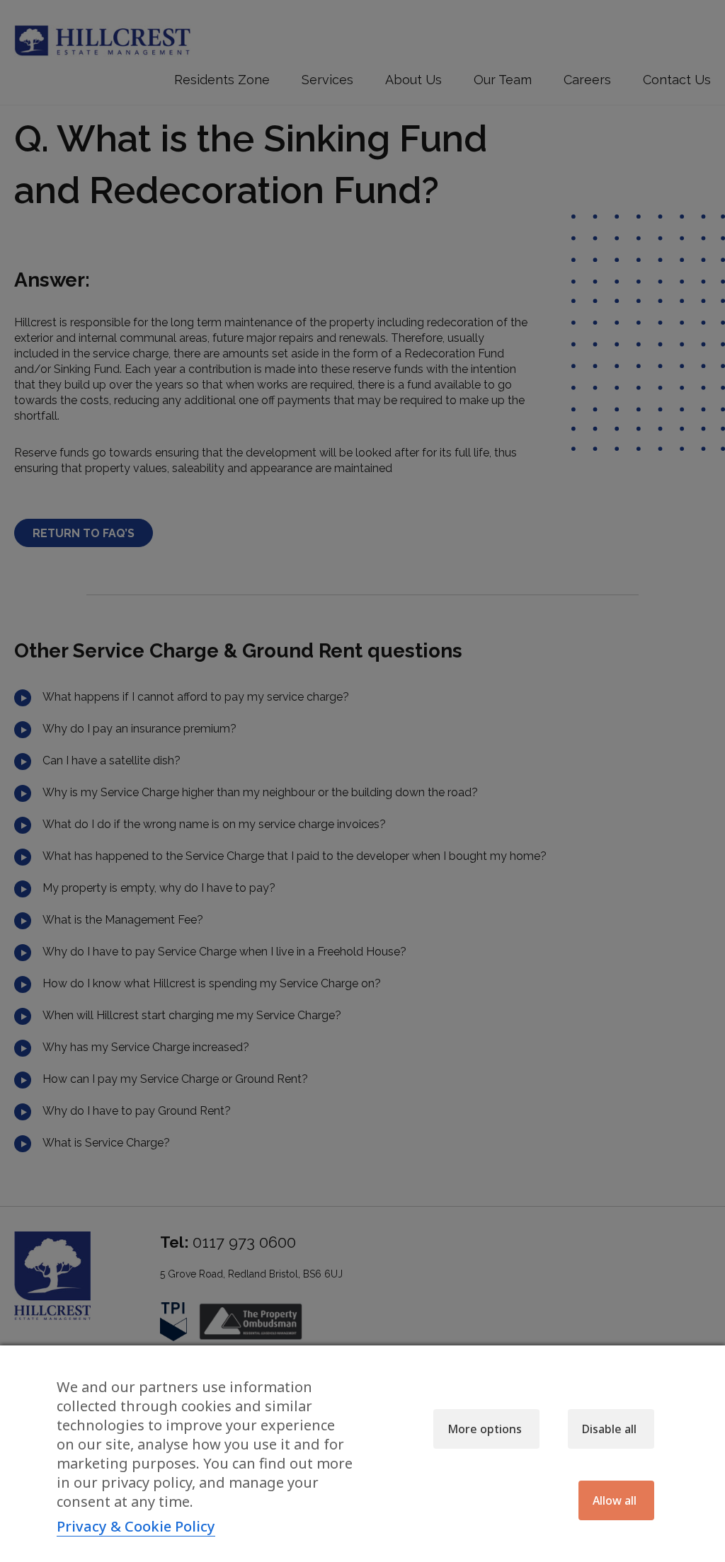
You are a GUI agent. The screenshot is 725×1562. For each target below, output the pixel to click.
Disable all (609, 1429)
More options (484, 1429)
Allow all (614, 1500)
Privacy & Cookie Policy (136, 1527)
